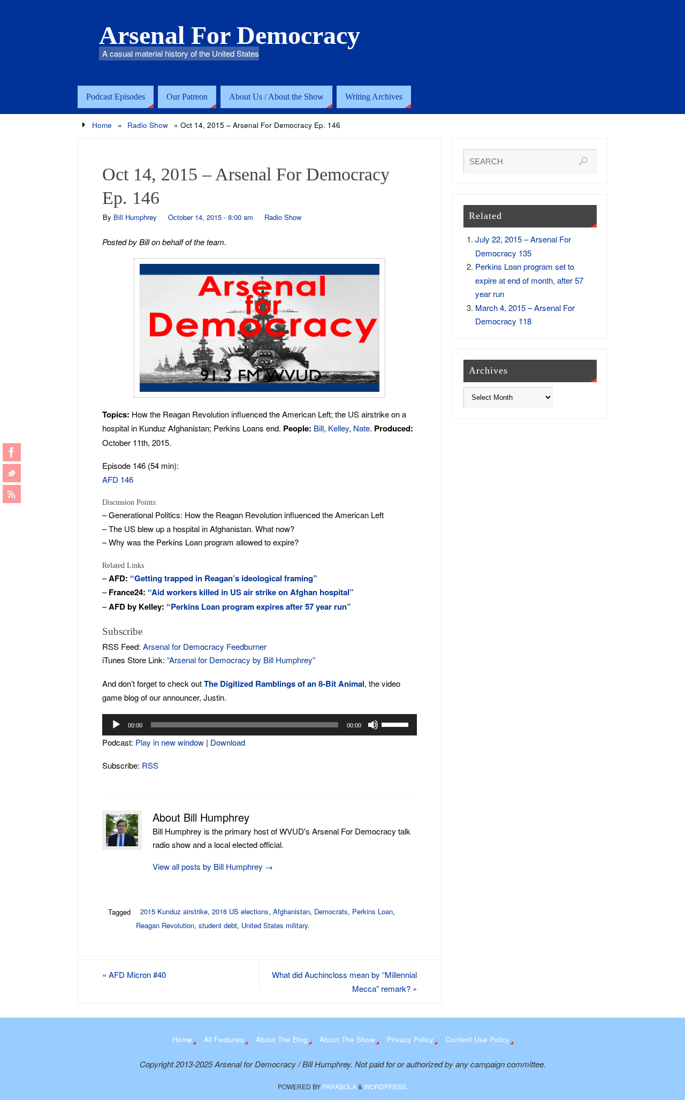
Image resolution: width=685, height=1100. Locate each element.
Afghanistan (291, 911)
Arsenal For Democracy (229, 35)
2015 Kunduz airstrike (174, 911)
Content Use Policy (477, 1039)
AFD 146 (117, 479)
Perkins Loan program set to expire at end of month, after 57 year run (529, 280)
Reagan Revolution (165, 925)
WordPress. (386, 1086)
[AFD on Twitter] (12, 473)
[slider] (397, 723)
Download (227, 742)
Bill (319, 428)
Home (102, 125)
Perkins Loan (372, 911)
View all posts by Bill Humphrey (213, 866)
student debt (218, 925)
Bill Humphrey (135, 217)
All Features (224, 1039)
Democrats (331, 911)
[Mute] (373, 724)
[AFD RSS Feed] (12, 494)
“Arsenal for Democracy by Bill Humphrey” (241, 659)
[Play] (116, 724)
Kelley (338, 428)
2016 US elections (240, 911)
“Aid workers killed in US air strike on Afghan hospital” (251, 592)
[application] (259, 724)
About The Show (347, 1039)
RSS (150, 765)
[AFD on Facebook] (12, 452)
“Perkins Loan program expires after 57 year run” (258, 606)
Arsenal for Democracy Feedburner (205, 646)
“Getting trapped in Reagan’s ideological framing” (223, 578)
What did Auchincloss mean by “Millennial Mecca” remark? (344, 981)
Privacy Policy (410, 1039)
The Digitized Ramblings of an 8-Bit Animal (284, 683)
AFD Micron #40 (134, 974)
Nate (361, 428)
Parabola (339, 1086)
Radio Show (147, 125)
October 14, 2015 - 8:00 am (210, 217)
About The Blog (282, 1039)
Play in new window (169, 742)
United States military (274, 925)
